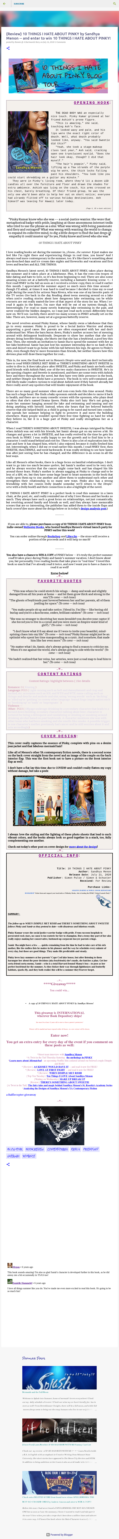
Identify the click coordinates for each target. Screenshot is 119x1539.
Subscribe (19, 4)
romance (29, 1156)
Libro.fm (71, 536)
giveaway (13, 1156)
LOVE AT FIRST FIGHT (51, 1070)
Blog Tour (14, 1149)
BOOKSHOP (29, 893)
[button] (8, 48)
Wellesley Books (33, 527)
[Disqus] (59, 1218)
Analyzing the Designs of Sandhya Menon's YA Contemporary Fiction (60, 1088)
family (75, 1149)
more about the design (83, 846)
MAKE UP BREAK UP (72, 1079)
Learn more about (25, 1060)
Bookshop (54, 536)
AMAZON (75, 890)
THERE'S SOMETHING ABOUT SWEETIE (64, 1082)
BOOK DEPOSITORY (103, 890)
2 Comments (60, 42)
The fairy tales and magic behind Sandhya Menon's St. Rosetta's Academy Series (70, 1085)
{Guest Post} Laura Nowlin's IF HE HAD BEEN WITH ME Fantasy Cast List (56, 1445)
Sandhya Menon (73, 1054)
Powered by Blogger (61, 1534)
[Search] (115, 3)
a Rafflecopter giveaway (21, 1094)
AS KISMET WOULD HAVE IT (51, 1066)
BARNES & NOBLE (87, 890)
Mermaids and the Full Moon (35, 1392)
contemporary (57, 1149)
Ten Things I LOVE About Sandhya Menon (69, 1076)
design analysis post (93, 508)
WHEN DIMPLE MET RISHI (65, 1073)
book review (35, 1149)
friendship (91, 1149)
